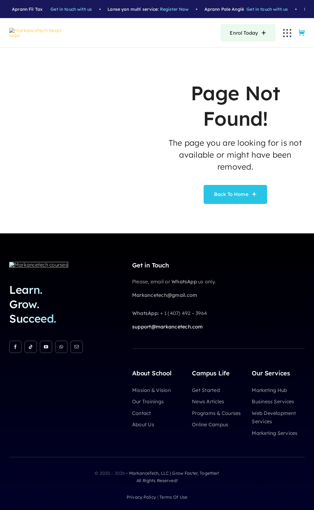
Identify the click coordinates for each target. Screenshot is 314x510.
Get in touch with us (68, 9)
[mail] (77, 347)
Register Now (171, 9)
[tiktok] (31, 347)
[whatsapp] (61, 347)
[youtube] (46, 347)
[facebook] (15, 347)
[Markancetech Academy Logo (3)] (39, 265)
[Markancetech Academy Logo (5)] (38, 30)
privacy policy (141, 497)
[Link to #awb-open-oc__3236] (287, 33)
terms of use (173, 497)
